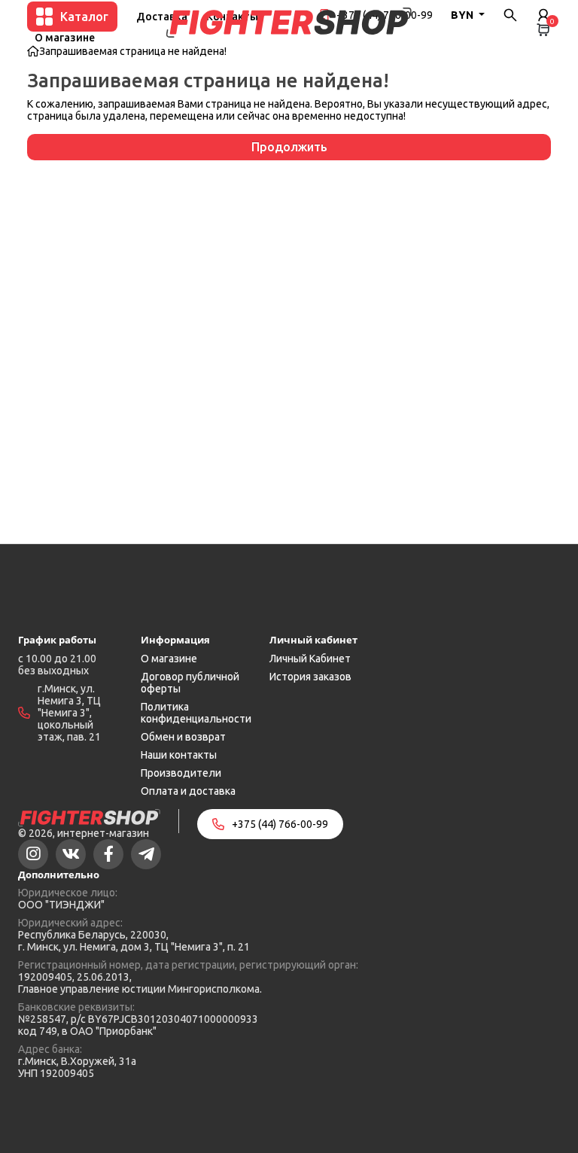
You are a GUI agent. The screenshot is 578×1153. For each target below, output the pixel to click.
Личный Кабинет (310, 659)
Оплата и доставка (188, 791)
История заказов (310, 677)
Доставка (161, 17)
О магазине (65, 38)
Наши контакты (179, 755)
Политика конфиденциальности (196, 713)
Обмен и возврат (183, 737)
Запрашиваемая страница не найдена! (133, 51)
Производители (181, 773)
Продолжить (289, 147)
